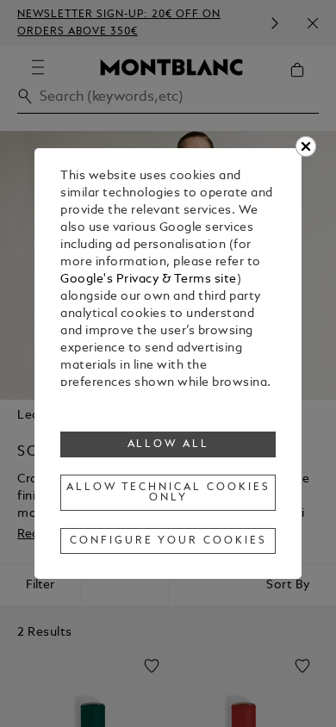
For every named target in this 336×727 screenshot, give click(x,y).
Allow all (169, 444)
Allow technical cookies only (168, 492)
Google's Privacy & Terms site (148, 279)
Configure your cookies (168, 541)
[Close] (306, 146)
